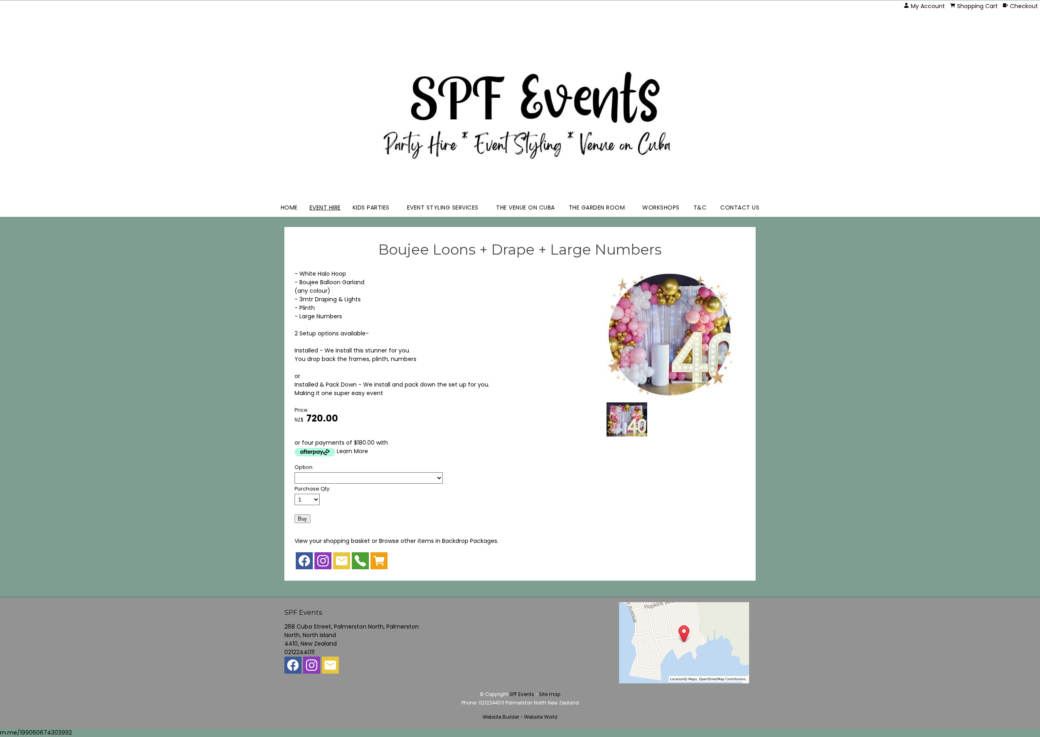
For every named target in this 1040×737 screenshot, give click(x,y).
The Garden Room (597, 207)
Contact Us (739, 207)
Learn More (352, 451)
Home (289, 207)
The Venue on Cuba (525, 207)
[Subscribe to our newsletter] (341, 563)
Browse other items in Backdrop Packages (438, 541)
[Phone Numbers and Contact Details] (360, 563)
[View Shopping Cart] (379, 563)
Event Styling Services (443, 207)
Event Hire (325, 207)
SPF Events (521, 694)
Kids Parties (371, 207)
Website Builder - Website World (520, 717)
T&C (700, 207)
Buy (302, 519)
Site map (549, 694)
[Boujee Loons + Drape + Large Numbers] (671, 397)
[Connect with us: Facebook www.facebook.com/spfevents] (304, 563)
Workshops (661, 207)
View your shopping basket (332, 541)
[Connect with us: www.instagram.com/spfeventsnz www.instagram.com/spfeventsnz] (323, 563)
